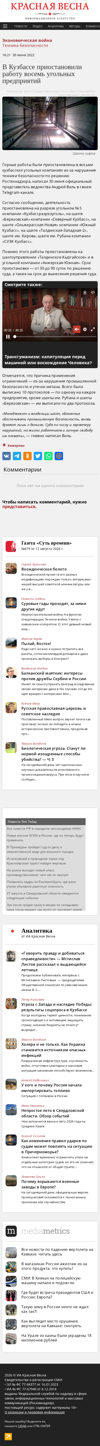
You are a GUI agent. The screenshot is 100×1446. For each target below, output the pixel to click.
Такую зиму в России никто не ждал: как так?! (55, 1309)
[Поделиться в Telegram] (17, 456)
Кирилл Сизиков (33, 1136)
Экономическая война (27, 40)
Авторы (74, 26)
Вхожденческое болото (44, 569)
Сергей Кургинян (34, 564)
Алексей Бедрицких (35, 1080)
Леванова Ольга (33, 1177)
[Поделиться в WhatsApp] (48, 456)
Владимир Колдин (34, 668)
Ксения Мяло (30, 703)
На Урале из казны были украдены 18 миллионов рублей (56, 1338)
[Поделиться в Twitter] (38, 456)
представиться (18, 506)
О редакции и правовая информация (35, 1412)
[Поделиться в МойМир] (59, 456)
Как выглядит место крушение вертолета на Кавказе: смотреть (51, 1323)
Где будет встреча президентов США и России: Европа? (57, 1295)
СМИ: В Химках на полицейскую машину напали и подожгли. (50, 1280)
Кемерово (16, 445)
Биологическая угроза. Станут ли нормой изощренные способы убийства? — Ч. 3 (53, 754)
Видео (37, 26)
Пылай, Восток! (36, 643)
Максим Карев (31, 639)
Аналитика (55, 26)
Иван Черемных (32, 1106)
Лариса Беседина (33, 743)
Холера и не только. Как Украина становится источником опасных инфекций (53, 1050)
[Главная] (50, 11)
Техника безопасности (25, 45)
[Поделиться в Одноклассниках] (27, 456)
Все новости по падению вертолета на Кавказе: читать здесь (57, 1252)
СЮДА (22, 1426)
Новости (20, 26)
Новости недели (33, 599)
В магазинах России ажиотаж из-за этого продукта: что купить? (54, 1266)
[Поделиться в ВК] (6, 456)
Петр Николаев (32, 999)
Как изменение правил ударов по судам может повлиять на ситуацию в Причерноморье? (57, 1146)
